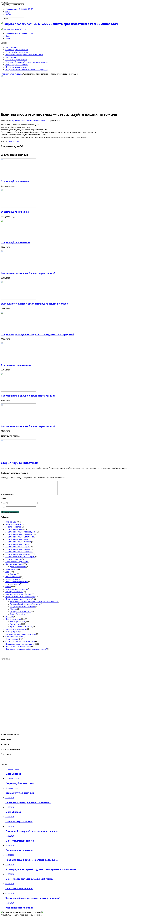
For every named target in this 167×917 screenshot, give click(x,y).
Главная (4, 74)
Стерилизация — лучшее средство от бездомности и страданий (37, 334)
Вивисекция (10, 522)
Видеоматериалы (13, 524)
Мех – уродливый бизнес (16, 64)
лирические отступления (16, 561)
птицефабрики (12, 631)
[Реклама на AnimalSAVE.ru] (13, 29)
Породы (9, 616)
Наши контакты (12, 576)
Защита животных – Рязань (17, 549)
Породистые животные (20, 611)
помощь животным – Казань (18, 594)
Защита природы (13, 559)
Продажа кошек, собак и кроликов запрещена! (26, 69)
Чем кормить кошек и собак (18, 646)
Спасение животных (14, 636)
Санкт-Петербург (17, 614)
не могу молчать (12, 579)
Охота (8, 586)
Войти (8, 14)
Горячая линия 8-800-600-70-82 (19, 9)
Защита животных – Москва (18, 542)
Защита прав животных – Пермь (20, 556)
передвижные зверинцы (16, 589)
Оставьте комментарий (34, 120)
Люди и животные (13, 564)
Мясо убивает (11, 47)
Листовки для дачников (16, 67)
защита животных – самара (22, 606)
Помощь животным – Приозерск (20, 596)
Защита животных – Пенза (17, 544)
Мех (7, 571)
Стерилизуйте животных (16, 49)
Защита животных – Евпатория (19, 537)
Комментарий (7, 494)
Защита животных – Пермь (17, 547)
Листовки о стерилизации (16, 365)
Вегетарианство (17, 621)
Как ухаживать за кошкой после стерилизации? (28, 273)
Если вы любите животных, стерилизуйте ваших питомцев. (34, 303)
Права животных (13, 619)
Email (4, 503)
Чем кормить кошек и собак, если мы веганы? (26, 649)
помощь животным (14, 591)
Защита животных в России (17, 554)
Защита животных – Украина (18, 551)
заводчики (15, 584)
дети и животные (18, 566)
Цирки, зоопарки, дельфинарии (19, 644)
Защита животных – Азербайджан (20, 532)
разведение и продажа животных (20, 634)
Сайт (3, 507)
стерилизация (13, 141)
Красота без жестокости (21, 626)
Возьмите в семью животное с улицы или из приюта (34, 601)
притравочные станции (16, 629)
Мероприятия (11, 569)
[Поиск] (2, 2)
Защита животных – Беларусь (18, 534)
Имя (3, 498)
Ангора (13, 574)
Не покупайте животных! (16, 581)
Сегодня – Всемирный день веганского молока (26, 62)
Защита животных (13, 529)
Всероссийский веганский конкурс (25, 604)
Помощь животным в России (18, 599)
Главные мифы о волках (16, 59)
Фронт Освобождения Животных (20, 641)
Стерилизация (16, 74)
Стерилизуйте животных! (15, 242)
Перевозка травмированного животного (24, 54)
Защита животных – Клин (16, 539)
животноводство (13, 527)
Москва (13, 609)
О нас (7, 11)
